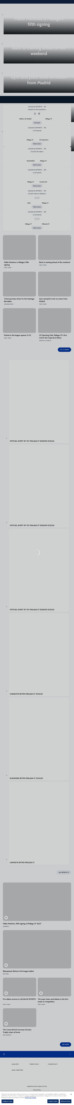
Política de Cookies (30, 1097)
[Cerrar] (71, 1094)
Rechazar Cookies (65, 1101)
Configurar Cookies (7, 1101)
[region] (37, 1098)
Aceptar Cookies (53, 1101)
